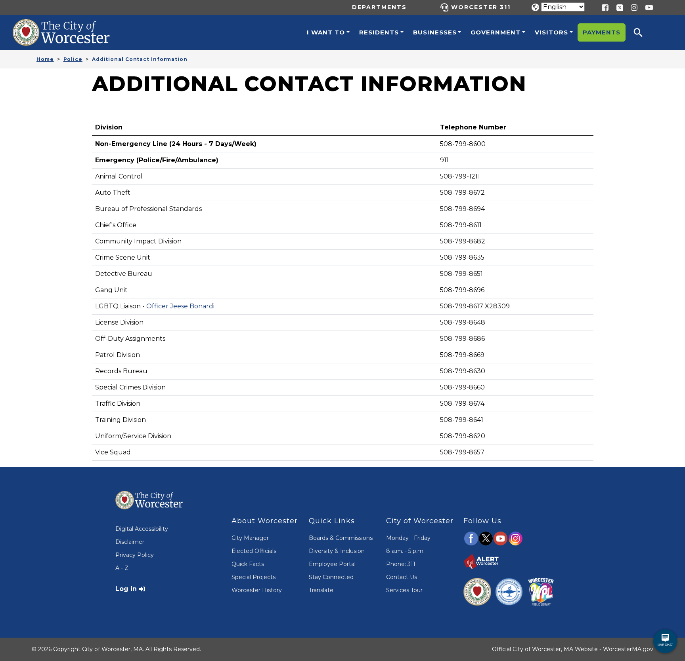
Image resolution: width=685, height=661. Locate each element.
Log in (126, 589)
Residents (379, 32)
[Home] (70, 25)
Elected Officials (254, 551)
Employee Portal (332, 564)
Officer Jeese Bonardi (180, 306)
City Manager (250, 537)
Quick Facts (248, 564)
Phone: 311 (400, 564)
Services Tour (404, 590)
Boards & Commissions (341, 537)
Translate (321, 590)
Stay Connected (331, 577)
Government (495, 32)
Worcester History (257, 590)
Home (45, 59)
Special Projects (254, 577)
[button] (643, 32)
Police (72, 59)
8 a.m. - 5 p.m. (405, 551)
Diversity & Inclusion (337, 551)
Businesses (435, 32)
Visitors (551, 32)
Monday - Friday (408, 537)
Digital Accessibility (141, 528)
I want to (326, 32)
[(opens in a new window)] (616, 7)
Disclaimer (129, 541)
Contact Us (401, 577)
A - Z (121, 568)
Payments (601, 32)
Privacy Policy (134, 554)
